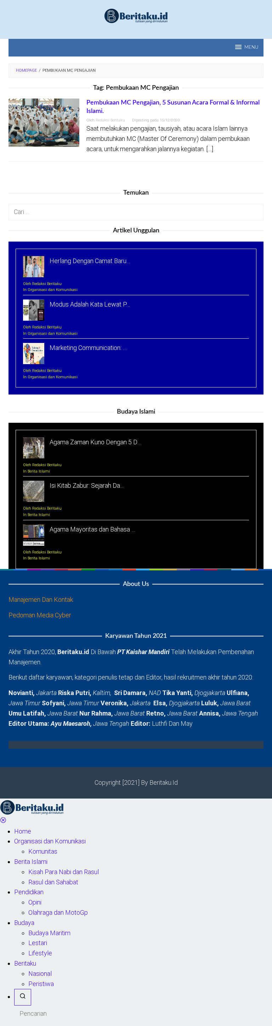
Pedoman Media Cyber (39, 615)
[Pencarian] (22, 997)
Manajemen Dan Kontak (40, 599)
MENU (251, 47)
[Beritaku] (136, 15)
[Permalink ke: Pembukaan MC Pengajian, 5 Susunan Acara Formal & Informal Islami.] (43, 122)
